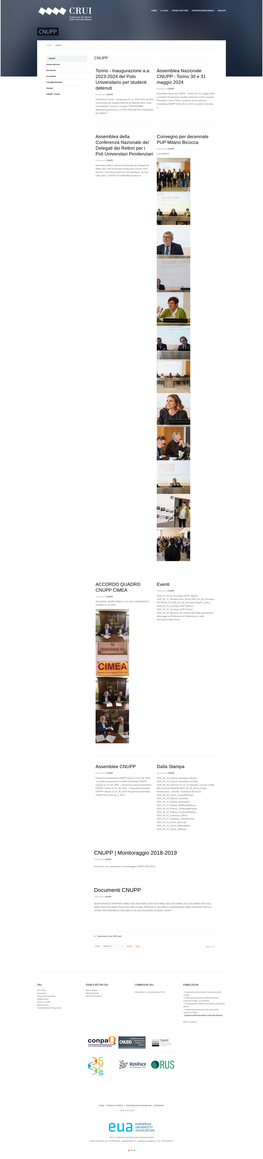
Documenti (51, 70)
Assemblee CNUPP (116, 766)
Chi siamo (41, 990)
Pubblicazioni (42, 999)
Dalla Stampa (170, 766)
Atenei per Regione (94, 996)
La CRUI (164, 11)
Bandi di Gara (43, 1005)
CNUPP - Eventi (53, 94)
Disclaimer (159, 1105)
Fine (137, 946)
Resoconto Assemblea (46, 996)
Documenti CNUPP (117, 890)
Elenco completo (190, 1022)
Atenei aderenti (53, 64)
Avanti (129, 946)
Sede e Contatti (43, 1002)
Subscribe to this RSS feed (155, 933)
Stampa (49, 88)
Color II (131, 1150)
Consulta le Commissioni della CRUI (150, 992)
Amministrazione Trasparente (49, 1008)
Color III (134, 1150)
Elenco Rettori (92, 990)
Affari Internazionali (203, 11)
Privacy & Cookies (115, 1105)
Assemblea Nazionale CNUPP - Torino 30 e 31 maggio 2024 (181, 76)
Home (154, 11)
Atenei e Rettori (180, 11)
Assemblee (51, 76)
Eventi (163, 584)
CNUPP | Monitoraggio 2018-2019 (135, 853)
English (222, 11)
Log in (101, 1105)
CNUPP (49, 45)
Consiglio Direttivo (54, 82)
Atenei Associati (92, 993)
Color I (129, 1150)
